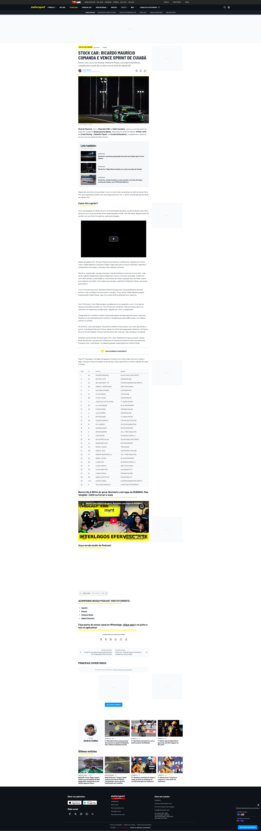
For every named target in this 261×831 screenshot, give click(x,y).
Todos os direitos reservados (140, 827)
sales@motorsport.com (162, 810)
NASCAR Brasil (101, 7)
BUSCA (166, 2)
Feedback (158, 800)
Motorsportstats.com (118, 814)
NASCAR (114, 7)
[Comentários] (146, 71)
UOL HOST (100, 2)
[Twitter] (106, 639)
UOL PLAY (123, 2)
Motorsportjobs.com (117, 808)
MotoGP (62, 7)
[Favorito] (141, 71)
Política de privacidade (144, 825)
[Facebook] (101, 639)
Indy (132, 7)
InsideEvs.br (115, 801)
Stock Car (73, 7)
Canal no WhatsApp (156, 12)
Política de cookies (129, 825)
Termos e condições (116, 825)
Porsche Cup (86, 7)
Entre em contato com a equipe (164, 807)
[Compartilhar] (137, 71)
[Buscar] (225, 7)
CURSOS (116, 2)
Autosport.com (116, 811)
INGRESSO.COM (90, 2)
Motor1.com (114, 805)
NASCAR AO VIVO (171, 12)
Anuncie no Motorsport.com (163, 803)
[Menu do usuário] (229, 7)
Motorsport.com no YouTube (107, 12)
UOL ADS (131, 2)
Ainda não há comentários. (113, 670)
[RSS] (93, 814)
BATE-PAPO (177, 2)
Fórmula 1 (51, 7)
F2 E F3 (123, 7)
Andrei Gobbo (87, 70)
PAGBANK (108, 2)
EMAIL (187, 2)
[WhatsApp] (111, 639)
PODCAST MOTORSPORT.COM (127, 12)
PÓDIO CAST (142, 12)
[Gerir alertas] (126, 639)
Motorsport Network (123, 827)
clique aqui (129, 624)
